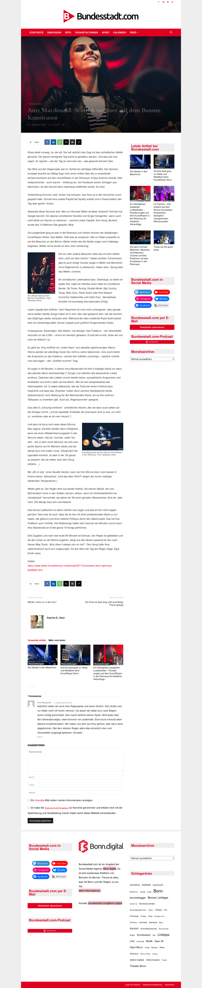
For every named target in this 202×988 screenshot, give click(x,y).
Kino (161, 922)
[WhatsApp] (60, 142)
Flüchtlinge (134, 916)
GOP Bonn (133, 922)
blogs (149, 892)
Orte (68, 32)
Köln (154, 935)
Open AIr (159, 941)
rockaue (155, 954)
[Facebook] (159, 2)
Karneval (153, 922)
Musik (149, 941)
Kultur (132, 935)
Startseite (36, 32)
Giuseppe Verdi (159, 916)
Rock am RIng (145, 954)
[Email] (66, 142)
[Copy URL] (78, 142)
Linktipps (163, 934)
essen (151, 910)
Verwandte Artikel (37, 640)
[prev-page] (29, 685)
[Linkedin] (53, 142)
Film (165, 910)
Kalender (119, 32)
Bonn (158, 890)
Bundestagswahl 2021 (138, 910)
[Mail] (168, 2)
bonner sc (133, 904)
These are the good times (163, 248)
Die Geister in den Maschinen (42, 667)
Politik (147, 947)
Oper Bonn (136, 947)
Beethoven (134, 892)
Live (132, 941)
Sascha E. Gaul (39, 124)
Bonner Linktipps (158, 897)
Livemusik (140, 941)
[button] (171, 32)
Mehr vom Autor (57, 640)
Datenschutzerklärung (152, 984)
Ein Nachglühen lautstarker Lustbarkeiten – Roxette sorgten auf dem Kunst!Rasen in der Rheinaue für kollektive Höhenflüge (107, 673)
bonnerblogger (138, 897)
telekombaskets (153, 959)
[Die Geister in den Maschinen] (43, 655)
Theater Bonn (138, 966)
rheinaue (134, 953)
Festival (158, 909)
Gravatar (39, 800)
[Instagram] (163, 2)
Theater (164, 960)
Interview (143, 922)
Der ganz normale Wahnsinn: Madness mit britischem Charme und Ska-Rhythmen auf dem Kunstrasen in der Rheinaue (140, 255)
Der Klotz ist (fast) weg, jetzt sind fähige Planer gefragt (104, 603)
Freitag (143, 916)
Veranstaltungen (86, 32)
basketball (146, 884)
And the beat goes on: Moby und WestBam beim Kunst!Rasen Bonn (74, 670)
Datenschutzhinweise (56, 808)
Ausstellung (135, 884)
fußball (150, 916)
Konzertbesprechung (148, 928)
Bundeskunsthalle (147, 903)
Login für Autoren (132, 984)
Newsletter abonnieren (152, 327)
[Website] (172, 2)
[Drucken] (72, 142)
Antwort (39, 737)
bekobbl (142, 892)
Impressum (169, 984)
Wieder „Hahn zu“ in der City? (42, 602)
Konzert (134, 928)
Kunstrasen (144, 935)
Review (154, 947)
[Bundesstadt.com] (101, 16)
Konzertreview (163, 929)
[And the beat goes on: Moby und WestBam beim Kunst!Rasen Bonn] (75, 655)
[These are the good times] (164, 237)
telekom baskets (137, 959)
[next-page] (33, 685)
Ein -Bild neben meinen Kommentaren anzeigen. (62, 800)
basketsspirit (158, 885)
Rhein (162, 947)
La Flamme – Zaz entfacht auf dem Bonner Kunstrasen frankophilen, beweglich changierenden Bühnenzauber (163, 213)
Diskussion (54, 32)
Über (133, 32)
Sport (106, 32)
